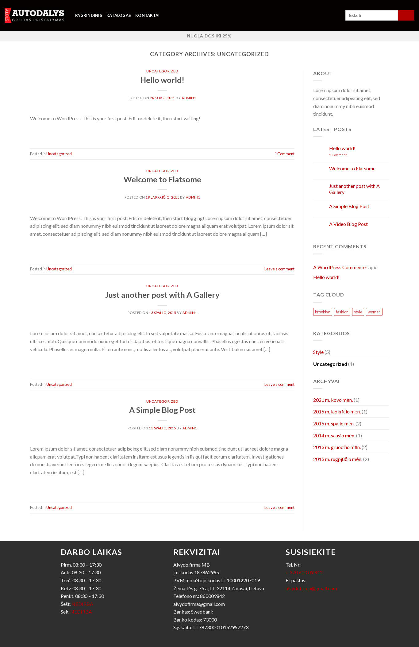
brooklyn (322, 311)
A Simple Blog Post (162, 409)
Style (318, 352)
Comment (284, 153)
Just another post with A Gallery (162, 294)
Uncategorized (162, 71)
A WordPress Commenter (340, 267)
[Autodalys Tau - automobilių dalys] (35, 15)
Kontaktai (147, 15)
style (358, 311)
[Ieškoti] (406, 15)
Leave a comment (279, 268)
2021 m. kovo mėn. (333, 400)
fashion (342, 311)
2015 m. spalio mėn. (334, 423)
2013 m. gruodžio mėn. (337, 447)
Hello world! (162, 79)
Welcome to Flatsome (162, 179)
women (374, 311)
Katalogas (118, 15)
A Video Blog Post (348, 224)
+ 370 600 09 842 (304, 572)
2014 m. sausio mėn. (334, 435)
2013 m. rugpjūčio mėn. (337, 459)
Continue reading (162, 132)
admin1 (189, 98)
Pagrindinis (88, 15)
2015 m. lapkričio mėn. (337, 411)
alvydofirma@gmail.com (311, 588)
